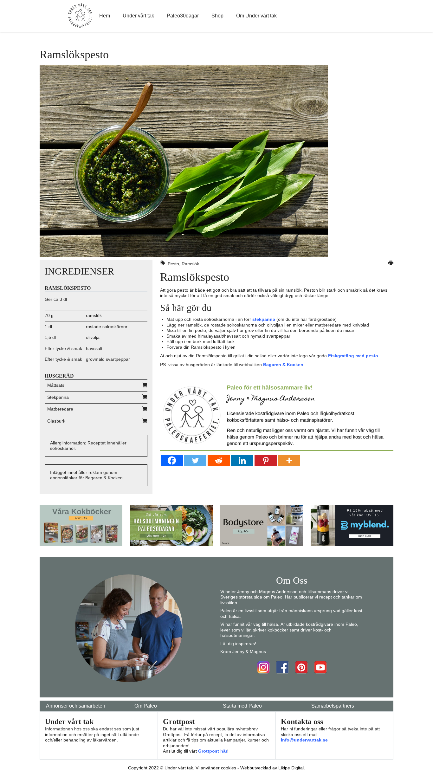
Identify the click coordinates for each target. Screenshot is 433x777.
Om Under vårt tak (256, 15)
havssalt (94, 348)
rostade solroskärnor (106, 326)
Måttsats (55, 385)
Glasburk (56, 421)
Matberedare (60, 408)
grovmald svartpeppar (108, 359)
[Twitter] (195, 460)
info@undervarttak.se (304, 739)
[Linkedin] (242, 460)
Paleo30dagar (183, 15)
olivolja (93, 337)
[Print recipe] (390, 263)
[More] (289, 460)
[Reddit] (219, 460)
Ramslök (190, 263)
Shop (217, 15)
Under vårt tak (138, 15)
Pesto (173, 263)
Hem (104, 15)
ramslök (94, 315)
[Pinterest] (266, 460)
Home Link (80, 16)
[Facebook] (172, 460)
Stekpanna (58, 397)
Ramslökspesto (194, 277)
